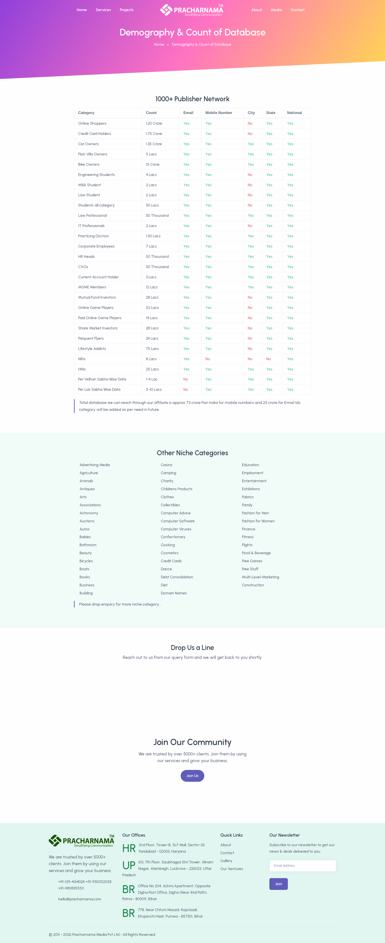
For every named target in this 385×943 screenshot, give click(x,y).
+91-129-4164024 (71, 881)
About (256, 10)
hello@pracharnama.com (79, 899)
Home (82, 10)
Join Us (192, 775)
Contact (298, 10)
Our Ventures (231, 868)
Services (103, 10)
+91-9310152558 (98, 881)
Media (276, 10)
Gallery (226, 860)
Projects (127, 10)
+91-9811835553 (71, 888)
